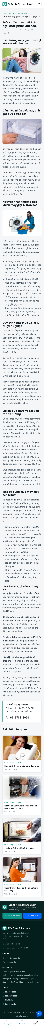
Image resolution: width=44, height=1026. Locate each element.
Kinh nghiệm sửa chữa (22, 13)
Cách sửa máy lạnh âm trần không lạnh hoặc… (20, 975)
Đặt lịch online (11, 1004)
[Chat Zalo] (39, 1014)
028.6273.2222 (11, 996)
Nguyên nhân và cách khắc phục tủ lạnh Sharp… (20, 982)
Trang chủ (6, 13)
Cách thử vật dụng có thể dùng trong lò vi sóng (21, 889)
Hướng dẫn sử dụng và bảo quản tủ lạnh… (18, 979)
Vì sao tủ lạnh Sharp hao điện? (14, 972)
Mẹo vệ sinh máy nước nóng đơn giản (21, 766)
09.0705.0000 (18, 717)
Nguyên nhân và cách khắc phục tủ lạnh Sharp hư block (20, 807)
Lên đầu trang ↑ (22, 1016)
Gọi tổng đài (7, 1024)
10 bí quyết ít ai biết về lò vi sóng (19, 848)
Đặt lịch (37, 1024)
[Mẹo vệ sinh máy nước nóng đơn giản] (22, 748)
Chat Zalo (34, 915)
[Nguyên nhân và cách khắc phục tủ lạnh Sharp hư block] (22, 787)
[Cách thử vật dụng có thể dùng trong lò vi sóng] (22, 869)
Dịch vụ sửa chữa (9, 962)
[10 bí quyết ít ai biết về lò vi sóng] (22, 830)
